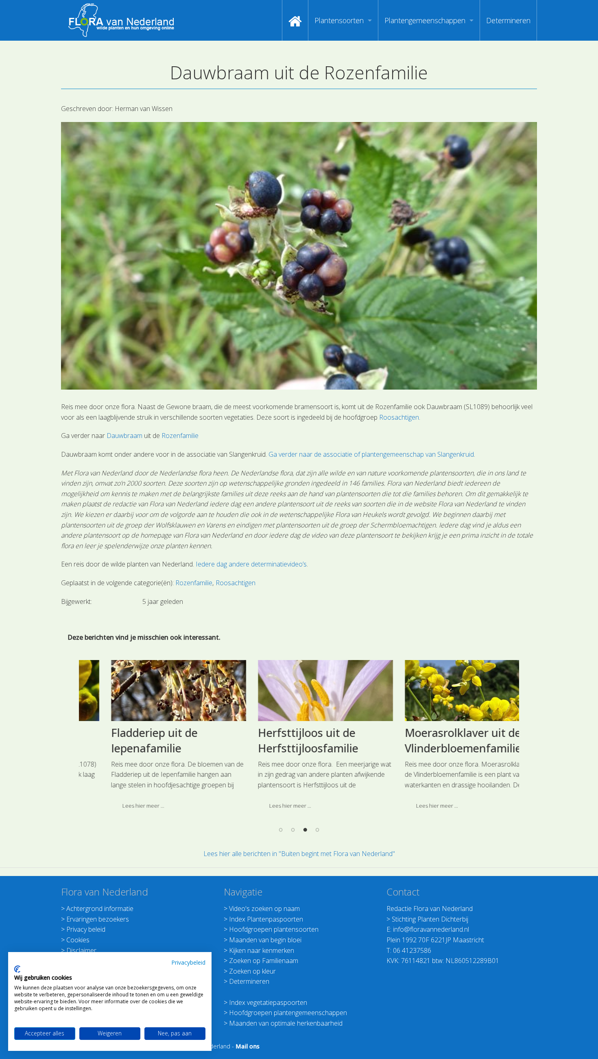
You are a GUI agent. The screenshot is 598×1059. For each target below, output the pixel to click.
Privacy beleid (85, 929)
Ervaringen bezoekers (97, 919)
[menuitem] (295, 20)
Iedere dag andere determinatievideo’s (251, 564)
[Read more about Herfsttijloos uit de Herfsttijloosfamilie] (299, 690)
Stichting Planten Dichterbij (430, 919)
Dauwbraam (124, 435)
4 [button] (317, 830)
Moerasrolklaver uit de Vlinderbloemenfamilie (437, 740)
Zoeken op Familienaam (263, 960)
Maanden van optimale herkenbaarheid (286, 1023)
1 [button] (281, 830)
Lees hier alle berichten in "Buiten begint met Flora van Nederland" (299, 853)
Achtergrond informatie (99, 908)
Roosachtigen (399, 417)
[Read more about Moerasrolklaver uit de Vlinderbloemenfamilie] (446, 690)
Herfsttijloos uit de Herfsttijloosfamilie (282, 740)
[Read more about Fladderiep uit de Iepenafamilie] (152, 690)
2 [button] (293, 830)
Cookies (77, 939)
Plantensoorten (339, 20)
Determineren (508, 20)
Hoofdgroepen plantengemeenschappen (288, 1012)
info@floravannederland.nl (431, 929)
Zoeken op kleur (252, 971)
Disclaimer (81, 950)
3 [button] (305, 830)
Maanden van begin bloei (265, 939)
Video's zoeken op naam (264, 908)
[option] (152, 737)
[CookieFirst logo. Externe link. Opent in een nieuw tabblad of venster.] (17, 969)
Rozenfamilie (180, 435)
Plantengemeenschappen (424, 20)
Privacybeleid (188, 962)
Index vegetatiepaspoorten (268, 1002)
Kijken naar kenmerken (261, 950)
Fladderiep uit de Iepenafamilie (128, 740)
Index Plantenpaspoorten (266, 919)
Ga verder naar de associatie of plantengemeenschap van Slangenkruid (371, 454)
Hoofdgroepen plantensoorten (274, 929)
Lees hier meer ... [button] (117, 805)
